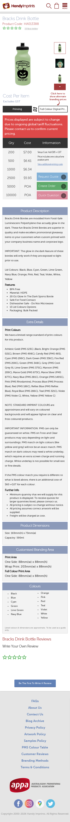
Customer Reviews (34, 754)
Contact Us (35, 714)
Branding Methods (34, 760)
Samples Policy (35, 741)
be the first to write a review (35, 683)
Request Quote (48, 176)
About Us (35, 708)
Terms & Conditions (35, 767)
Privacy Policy (35, 727)
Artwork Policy (35, 734)
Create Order (46, 186)
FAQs (35, 701)
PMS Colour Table (35, 747)
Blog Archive (35, 721)
